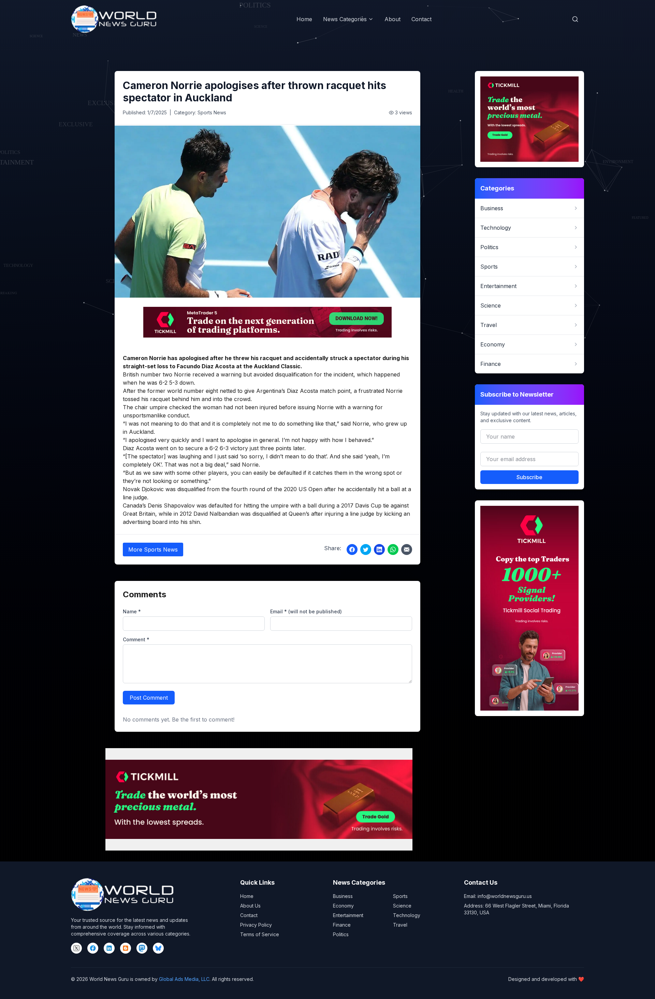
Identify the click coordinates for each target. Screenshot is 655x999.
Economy (343, 906)
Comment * (136, 639)
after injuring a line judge (342, 513)
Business (343, 896)
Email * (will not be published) (306, 611)
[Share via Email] (406, 549)
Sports (400, 896)
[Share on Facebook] (352, 549)
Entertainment (348, 915)
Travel (400, 925)
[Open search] (575, 19)
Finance (342, 925)
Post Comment (149, 697)
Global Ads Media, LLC (184, 979)
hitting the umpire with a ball (280, 505)
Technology (406, 915)
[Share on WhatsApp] (393, 549)
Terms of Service (259, 934)
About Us (250, 906)
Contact (421, 19)
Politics (341, 934)
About (392, 19)
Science (402, 906)
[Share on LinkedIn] (379, 549)
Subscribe (529, 477)
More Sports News (153, 549)
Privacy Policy (256, 925)
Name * (132, 611)
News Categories (345, 19)
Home (304, 19)
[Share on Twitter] (365, 549)
